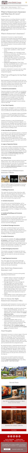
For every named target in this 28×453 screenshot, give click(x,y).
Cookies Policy (19, 439)
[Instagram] (9, 436)
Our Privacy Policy (8, 441)
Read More (14, 407)
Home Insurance (13, 7)
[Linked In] (14, 436)
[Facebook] (17, 436)
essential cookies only (17, 449)
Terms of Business (9, 439)
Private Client (12, 152)
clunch (13, 135)
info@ (7, 359)
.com (18, 359)
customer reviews (19, 325)
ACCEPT (7, 449)
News (6, 7)
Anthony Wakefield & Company (14, 166)
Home (2, 7)
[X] (11, 436)
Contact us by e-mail (19, 441)
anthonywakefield (12, 359)
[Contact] (19, 436)
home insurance (5, 29)
